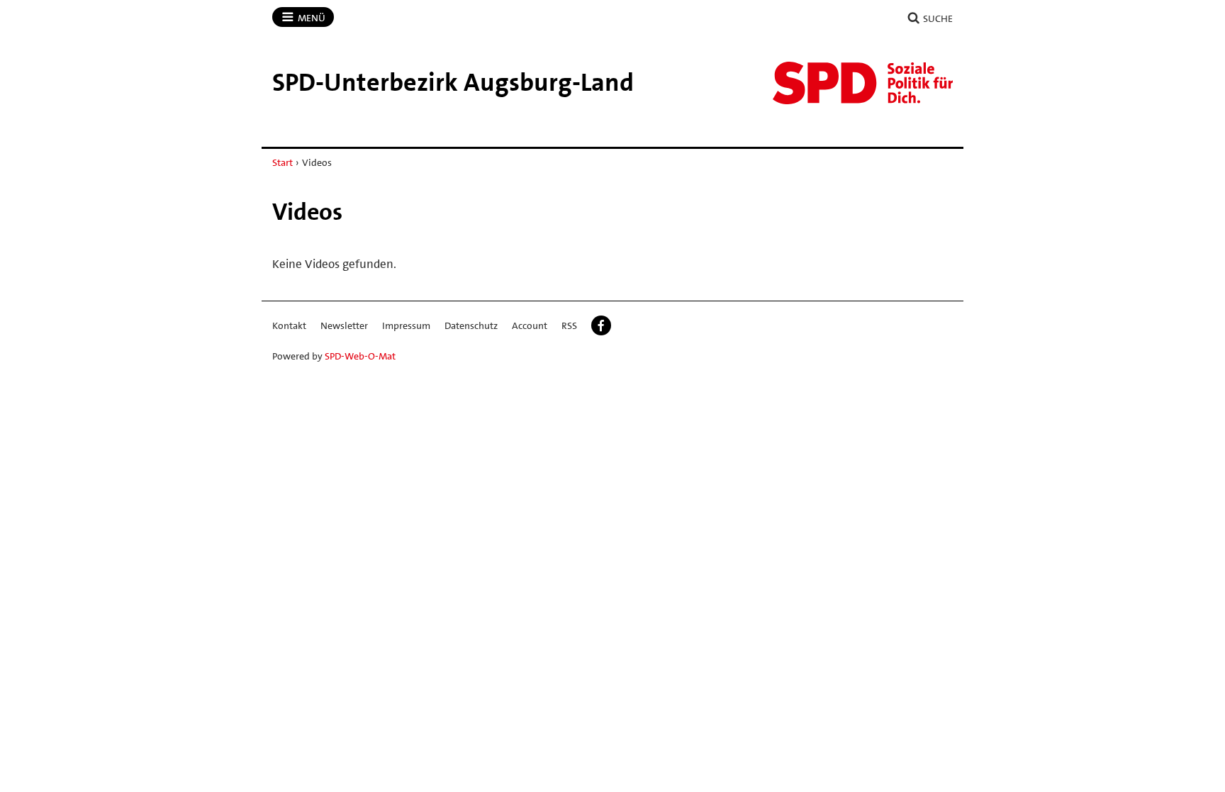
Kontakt (289, 325)
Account (529, 325)
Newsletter (344, 325)
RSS (569, 325)
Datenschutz (471, 325)
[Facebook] (601, 325)
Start (282, 162)
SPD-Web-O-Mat (360, 356)
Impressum (406, 325)
